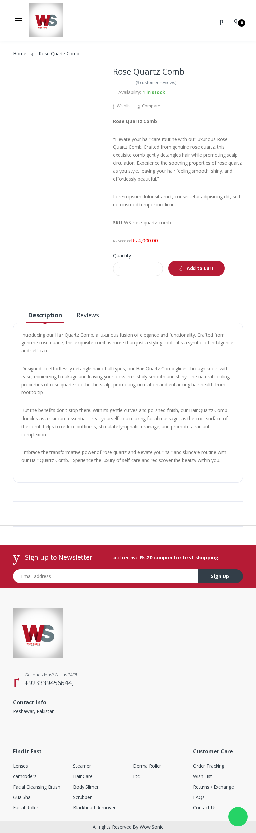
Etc (14, 151)
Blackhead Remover (34, 129)
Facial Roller (25, 73)
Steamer (21, 84)
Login (193, 118)
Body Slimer (24, 106)
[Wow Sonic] (28, 22)
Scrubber (21, 118)
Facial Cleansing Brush (37, 50)
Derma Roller (26, 140)
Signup (216, 131)
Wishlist (124, 106)
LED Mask (22, 163)
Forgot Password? (229, 99)
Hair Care (21, 95)
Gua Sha (20, 61)
